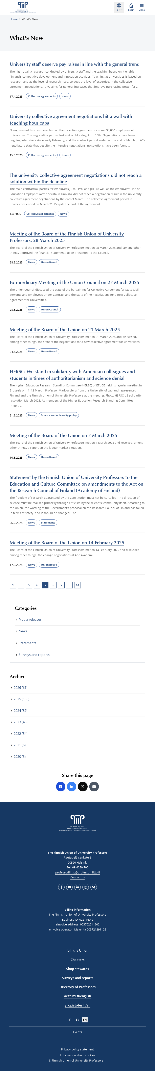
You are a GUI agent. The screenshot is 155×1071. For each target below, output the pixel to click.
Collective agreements (42, 96)
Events (77, 1032)
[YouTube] (69, 887)
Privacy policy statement (77, 1049)
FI (70, 1019)
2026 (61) (20, 687)
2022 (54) (20, 733)
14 (77, 585)
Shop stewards (77, 969)
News (65, 96)
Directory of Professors (78, 987)
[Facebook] (61, 887)
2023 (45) (20, 722)
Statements (48, 522)
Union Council (50, 309)
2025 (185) (21, 699)
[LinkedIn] (77, 887)
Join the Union (77, 950)
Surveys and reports (34, 655)
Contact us (77, 877)
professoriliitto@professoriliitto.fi (77, 872)
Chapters (78, 960)
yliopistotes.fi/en (77, 1005)
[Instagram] (85, 887)
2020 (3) (20, 756)
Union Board (49, 262)
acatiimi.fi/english (77, 996)
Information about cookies (77, 1055)
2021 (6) (20, 745)
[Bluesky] (93, 887)
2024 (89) (20, 710)
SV (77, 1019)
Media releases (30, 619)
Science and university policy (59, 415)
